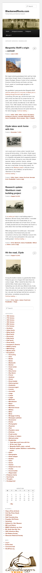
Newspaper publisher (15, 418)
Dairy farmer (12, 371)
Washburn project (18, 167)
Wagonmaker (13, 473)
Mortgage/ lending (14, 416)
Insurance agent (13, 387)
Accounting (12, 354)
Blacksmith (12, 363)
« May (11, 504)
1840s (16, 114)
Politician (12, 432)
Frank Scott (27, 300)
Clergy (11, 369)
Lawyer (11, 395)
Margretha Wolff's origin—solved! (20, 446)
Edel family (10, 340)
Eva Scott (26, 177)
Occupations (10, 352)
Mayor (11, 403)
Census (25, 114)
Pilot (10, 428)
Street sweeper (21, 118)
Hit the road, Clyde (14, 252)
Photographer (13, 424)
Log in (7, 542)
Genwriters (8, 521)
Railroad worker (13, 438)
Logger (11, 397)
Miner (10, 414)
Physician (12, 426)
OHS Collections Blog (12, 531)
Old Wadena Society (11, 533)
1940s (12, 177)
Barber (11, 361)
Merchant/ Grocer (14, 407)
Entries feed (9, 544)
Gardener (11, 377)
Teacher (11, 465)
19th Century (10, 322)
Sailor (10, 452)
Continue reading (22, 111)
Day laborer (31, 114)
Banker (11, 359)
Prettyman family (12, 475)
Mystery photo (11, 350)
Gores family (10, 342)
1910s (12, 243)
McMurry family (11, 346)
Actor (10, 356)
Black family (10, 334)
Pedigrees (28, 31)
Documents (10, 336)
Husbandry (12, 385)
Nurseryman (12, 420)
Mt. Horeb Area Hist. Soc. (13, 529)
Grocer (11, 379)
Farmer (11, 375)
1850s (20, 114)
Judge (11, 393)
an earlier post (11, 216)
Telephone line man (15, 467)
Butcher (11, 365)
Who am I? (9, 35)
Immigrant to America (11, 116)
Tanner (11, 463)
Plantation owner (14, 430)
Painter (11, 422)
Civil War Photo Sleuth (12, 513)
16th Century (10, 316)
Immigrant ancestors (17, 31)
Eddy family (10, 338)
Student (11, 458)
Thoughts (9, 479)
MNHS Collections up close (13, 527)
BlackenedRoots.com (17, 11)
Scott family (10, 477)
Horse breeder (13, 381)
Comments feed (10, 546)
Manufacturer (13, 401)
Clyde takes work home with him (19, 442)
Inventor (11, 389)
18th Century (10, 320)
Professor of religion (15, 436)
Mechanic (12, 405)
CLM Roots (8, 515)
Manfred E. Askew (20, 243)
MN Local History (10, 525)
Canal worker (13, 367)
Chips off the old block (12, 511)
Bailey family (10, 332)
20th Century (10, 324)
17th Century (10, 318)
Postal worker (13, 434)
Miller (10, 412)
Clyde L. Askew (19, 177)
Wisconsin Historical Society (14, 535)
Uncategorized (11, 481)
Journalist (21, 116)
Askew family (11, 330)
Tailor (27, 118)
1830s (12, 114)
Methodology (11, 348)
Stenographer (13, 454)
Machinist (12, 399)
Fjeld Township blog (11, 517)
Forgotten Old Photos (11, 519)
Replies (32, 118)
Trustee (11, 469)
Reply (15, 302)
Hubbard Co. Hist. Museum (13, 523)
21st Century (10, 326)
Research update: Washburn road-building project (14, 190)
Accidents (10, 328)
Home (7, 31)
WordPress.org (9, 549)
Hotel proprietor (13, 383)
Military (11, 410)
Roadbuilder (12, 118)
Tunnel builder (13, 471)
